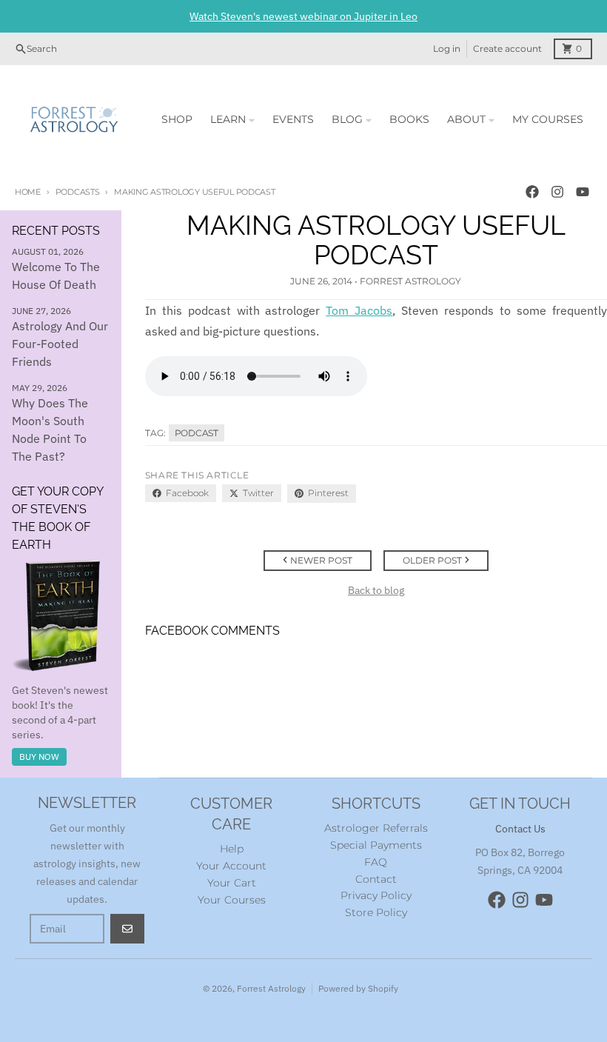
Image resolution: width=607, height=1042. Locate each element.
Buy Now (39, 756)
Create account (507, 48)
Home (28, 192)
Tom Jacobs (359, 310)
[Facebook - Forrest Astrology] (532, 191)
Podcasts (78, 192)
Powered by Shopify (358, 988)
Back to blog (376, 590)
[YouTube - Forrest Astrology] (582, 191)
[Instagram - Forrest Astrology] (557, 191)
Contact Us (520, 828)
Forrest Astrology (271, 988)
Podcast (196, 432)
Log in (446, 48)
